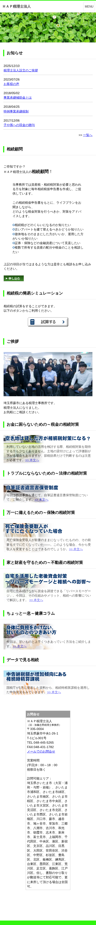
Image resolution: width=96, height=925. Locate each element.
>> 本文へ (32, 460)
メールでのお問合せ (41, 751)
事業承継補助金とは (18, 97)
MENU (89, 6)
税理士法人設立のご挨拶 (21, 70)
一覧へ (87, 135)
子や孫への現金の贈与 (19, 125)
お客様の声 (11, 84)
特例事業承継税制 (16, 111)
